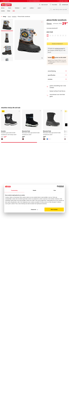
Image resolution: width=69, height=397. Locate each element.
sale (14, 11)
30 (63, 35)
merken (3, 11)
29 (60, 35)
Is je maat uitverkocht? (52, 28)
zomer (39, 8)
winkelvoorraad (59, 48)
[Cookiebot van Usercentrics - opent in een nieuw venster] (58, 186)
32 (47, 39)
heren (9, 8)
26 (52, 35)
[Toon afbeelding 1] (7, 25)
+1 (50, 139)
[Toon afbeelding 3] (7, 50)
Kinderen (14, 16)
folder (8, 11)
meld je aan (52, 61)
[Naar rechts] (66, 124)
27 (55, 35)
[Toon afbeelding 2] (7, 38)
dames (2, 8)
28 (57, 35)
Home (9, 16)
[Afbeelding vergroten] (42, 58)
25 (50, 35)
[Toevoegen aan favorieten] (42, 22)
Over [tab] (55, 190)
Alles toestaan (54, 209)
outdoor (32, 8)
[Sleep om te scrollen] (19, 142)
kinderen (17, 8)
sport (24, 8)
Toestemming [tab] (14, 190)
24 (47, 35)
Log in (49, 60)
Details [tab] (34, 190)
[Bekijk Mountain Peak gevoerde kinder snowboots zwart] (32, 119)
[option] (2, 139)
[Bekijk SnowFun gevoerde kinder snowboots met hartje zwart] (11, 119)
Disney (49, 23)
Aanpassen (33, 209)
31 (65, 35)
